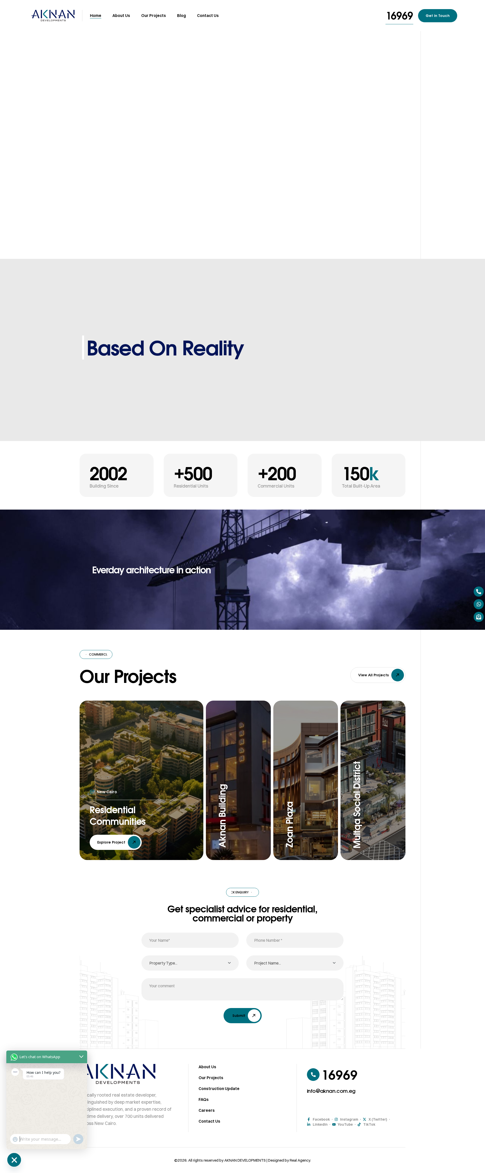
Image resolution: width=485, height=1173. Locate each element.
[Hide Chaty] (14, 1160)
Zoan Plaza (289, 825)
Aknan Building (222, 816)
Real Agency (300, 1160)
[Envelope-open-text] (479, 617)
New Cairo (107, 791)
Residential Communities (118, 815)
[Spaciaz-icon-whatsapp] (479, 604)
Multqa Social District (356, 804)
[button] (399, 15)
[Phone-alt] (479, 591)
